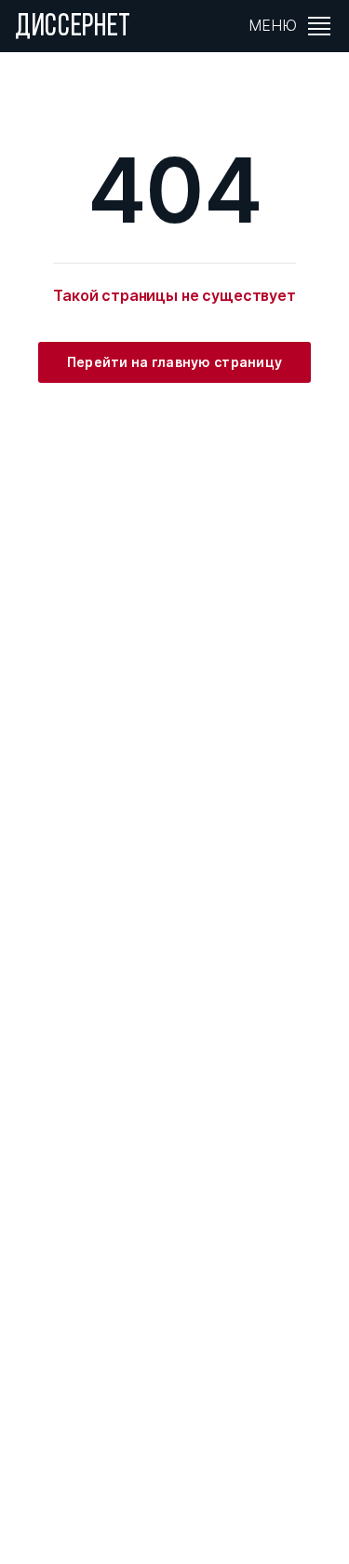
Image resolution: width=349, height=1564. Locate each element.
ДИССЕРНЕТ (73, 28)
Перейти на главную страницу (175, 362)
